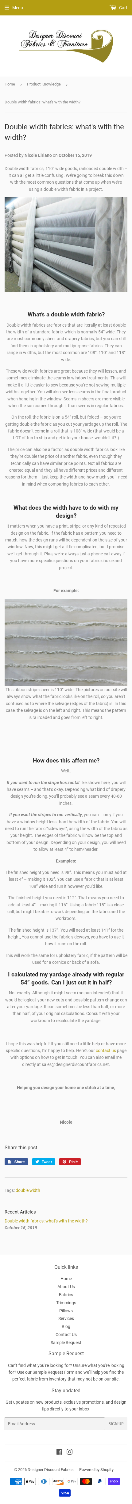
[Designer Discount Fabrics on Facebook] (59, 1452)
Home (10, 84)
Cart (122, 7)
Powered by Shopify (96, 1469)
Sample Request (66, 1342)
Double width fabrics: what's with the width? (46, 1220)
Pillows (66, 1310)
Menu (17, 7)
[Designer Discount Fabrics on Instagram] (70, 1452)
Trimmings (66, 1302)
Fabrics (66, 1294)
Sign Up (116, 1424)
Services (66, 1318)
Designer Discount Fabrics (51, 1469)
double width (28, 1190)
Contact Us (66, 1334)
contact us (106, 1050)
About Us (66, 1286)
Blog (66, 1326)
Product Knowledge (44, 84)
